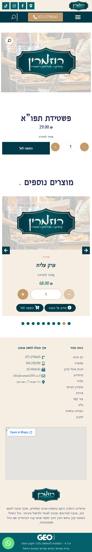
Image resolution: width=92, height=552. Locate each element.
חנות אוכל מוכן (73, 369)
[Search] (13, 17)
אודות (79, 393)
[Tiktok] (5, 5)
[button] (77, 17)
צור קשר (78, 399)
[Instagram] (14, 5)
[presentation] (6, 250)
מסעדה (79, 363)
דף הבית (78, 357)
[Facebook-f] (22, 5)
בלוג (80, 405)
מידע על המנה (14, 308)
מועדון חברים (75, 387)
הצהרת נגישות (74, 411)
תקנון (79, 417)
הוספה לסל (26, 148)
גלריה (80, 381)
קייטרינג (78, 375)
